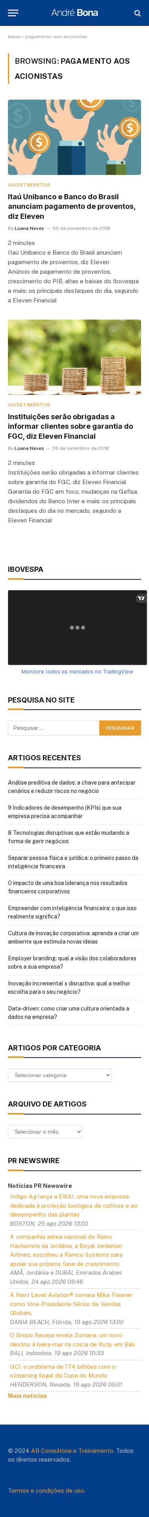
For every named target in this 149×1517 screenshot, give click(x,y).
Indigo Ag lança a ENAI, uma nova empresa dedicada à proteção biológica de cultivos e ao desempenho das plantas (73, 1205)
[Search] (137, 13)
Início (14, 36)
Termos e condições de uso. (46, 1490)
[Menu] (13, 13)
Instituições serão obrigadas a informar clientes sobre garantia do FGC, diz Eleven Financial (70, 426)
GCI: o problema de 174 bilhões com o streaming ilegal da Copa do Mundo (63, 1371)
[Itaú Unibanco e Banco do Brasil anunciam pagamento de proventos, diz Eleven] (74, 137)
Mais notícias (27, 1395)
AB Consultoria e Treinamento (72, 1450)
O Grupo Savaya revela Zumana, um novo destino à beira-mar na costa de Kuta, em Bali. (72, 1340)
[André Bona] (74, 13)
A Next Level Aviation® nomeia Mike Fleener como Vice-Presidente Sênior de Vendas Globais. (71, 1303)
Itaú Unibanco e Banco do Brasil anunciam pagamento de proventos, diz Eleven (71, 206)
